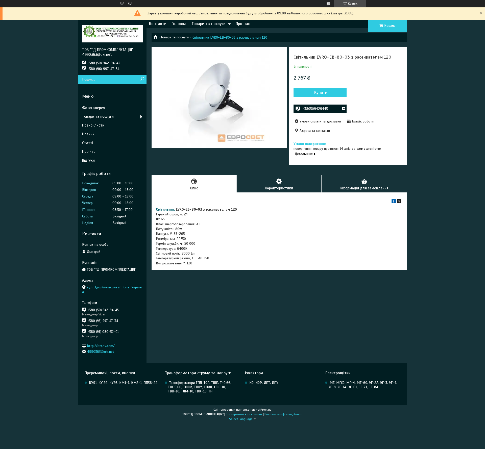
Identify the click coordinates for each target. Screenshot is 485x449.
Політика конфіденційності (283, 414)
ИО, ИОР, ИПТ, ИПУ (263, 383)
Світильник (165, 209)
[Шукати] (142, 79)
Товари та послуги (208, 23)
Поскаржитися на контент (244, 414)
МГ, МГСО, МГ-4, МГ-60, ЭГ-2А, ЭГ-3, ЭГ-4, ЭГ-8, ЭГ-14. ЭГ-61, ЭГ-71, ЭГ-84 (362, 385)
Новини (88, 134)
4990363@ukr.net (100, 352)
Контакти (157, 23)
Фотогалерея (93, 108)
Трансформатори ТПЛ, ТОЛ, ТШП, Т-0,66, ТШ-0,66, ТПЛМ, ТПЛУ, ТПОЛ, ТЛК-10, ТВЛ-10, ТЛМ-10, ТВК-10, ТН (199, 387)
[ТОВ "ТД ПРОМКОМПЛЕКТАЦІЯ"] (112, 33)
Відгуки (88, 160)
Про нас (243, 23)
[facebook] (394, 202)
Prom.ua (266, 409)
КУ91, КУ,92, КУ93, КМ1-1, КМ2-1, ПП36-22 (123, 383)
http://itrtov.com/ (101, 345)
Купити (320, 92)
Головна (179, 23)
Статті (87, 143)
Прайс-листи (93, 125)
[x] (399, 202)
